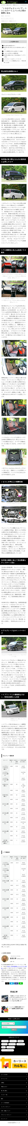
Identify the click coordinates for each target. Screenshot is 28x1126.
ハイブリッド (10, 18)
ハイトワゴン (11, 1047)
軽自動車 (21, 1041)
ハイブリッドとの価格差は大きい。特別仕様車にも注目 (15, 61)
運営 (2, 1098)
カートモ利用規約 (5, 1102)
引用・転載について (5, 1110)
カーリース (5, 1041)
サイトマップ (4, 1118)
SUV (3, 1047)
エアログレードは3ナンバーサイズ (12, 59)
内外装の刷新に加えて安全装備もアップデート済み (15, 56)
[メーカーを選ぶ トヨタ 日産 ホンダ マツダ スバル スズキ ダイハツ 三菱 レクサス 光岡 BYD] (8, 1023)
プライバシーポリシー (6, 1114)
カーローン (13, 1041)
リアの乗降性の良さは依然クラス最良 (13, 51)
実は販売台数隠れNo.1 (9, 45)
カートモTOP (4, 1074)
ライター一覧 (4, 1094)
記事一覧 (12, 961)
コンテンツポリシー (5, 1106)
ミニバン (4, 18)
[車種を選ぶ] (14, 1027)
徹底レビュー (13, 21)
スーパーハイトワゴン (7, 1050)
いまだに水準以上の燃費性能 (11, 53)
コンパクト (12, 1044)
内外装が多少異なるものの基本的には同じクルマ (15, 48)
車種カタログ (5, 21)
